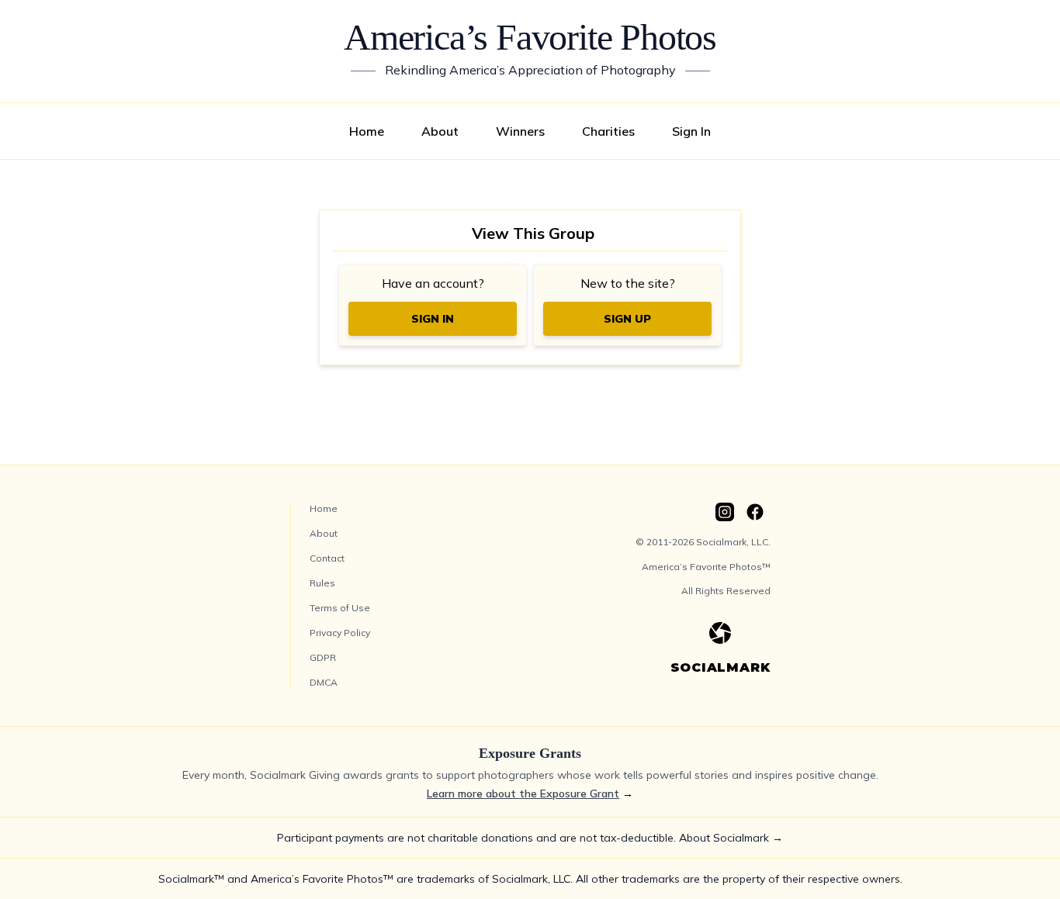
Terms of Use (340, 608)
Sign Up (627, 319)
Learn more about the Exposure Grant (523, 793)
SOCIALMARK (720, 667)
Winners (520, 131)
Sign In (691, 131)
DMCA (324, 682)
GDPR (323, 657)
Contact (327, 558)
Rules (322, 583)
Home (366, 131)
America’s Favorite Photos (530, 36)
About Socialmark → (731, 838)
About (440, 131)
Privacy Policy (340, 632)
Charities (608, 131)
